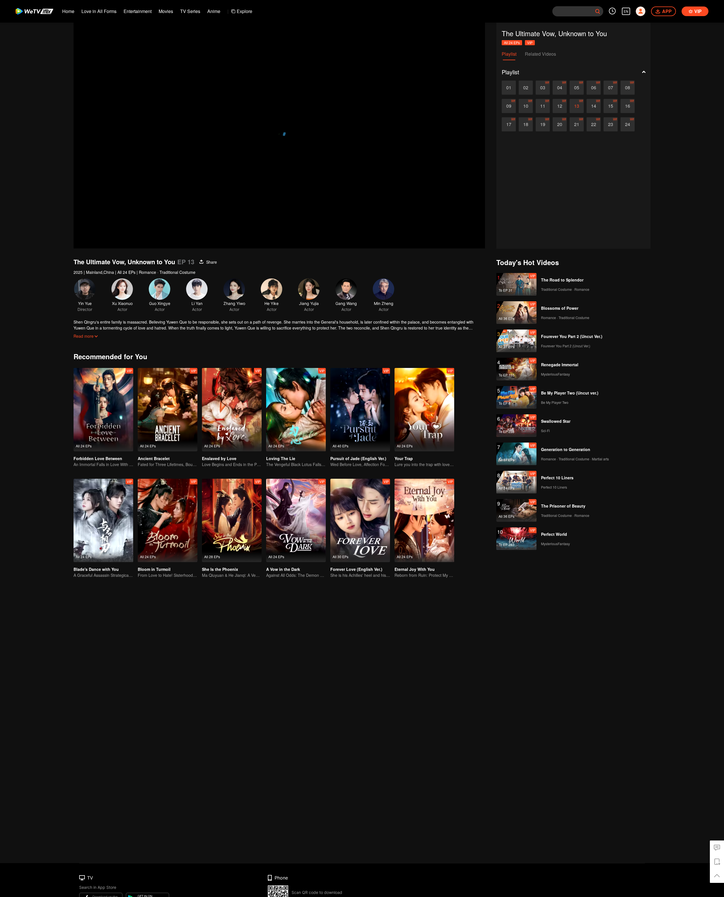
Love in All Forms (99, 11)
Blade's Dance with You (96, 569)
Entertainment (138, 11)
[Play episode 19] (543, 124)
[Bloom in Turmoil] (167, 520)
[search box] (597, 11)
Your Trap (404, 458)
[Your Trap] (424, 409)
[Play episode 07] (611, 88)
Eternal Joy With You (415, 569)
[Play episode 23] (611, 124)
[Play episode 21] (577, 124)
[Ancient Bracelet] (167, 409)
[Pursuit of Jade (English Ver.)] (360, 409)
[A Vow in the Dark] (296, 520)
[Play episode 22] (594, 124)
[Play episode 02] (526, 88)
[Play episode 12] (560, 106)
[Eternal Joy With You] (424, 520)
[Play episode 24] (627, 124)
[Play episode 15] (611, 106)
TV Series (190, 11)
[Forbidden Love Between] (103, 409)
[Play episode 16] (627, 106)
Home (68, 11)
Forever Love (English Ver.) (356, 569)
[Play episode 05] (577, 88)
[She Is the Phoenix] (232, 520)
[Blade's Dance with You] (103, 520)
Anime (213, 11)
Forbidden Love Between (98, 458)
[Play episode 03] (543, 88)
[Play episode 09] (509, 106)
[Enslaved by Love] (232, 409)
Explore (244, 11)
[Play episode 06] (594, 88)
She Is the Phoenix (220, 569)
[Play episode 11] (543, 106)
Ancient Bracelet (154, 458)
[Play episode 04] (560, 88)
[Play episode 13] (577, 106)
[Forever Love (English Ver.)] (360, 520)
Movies (166, 11)
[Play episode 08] (627, 88)
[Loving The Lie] (296, 409)
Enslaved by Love (219, 458)
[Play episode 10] (526, 106)
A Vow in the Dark (283, 569)
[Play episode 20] (560, 124)
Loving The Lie (280, 458)
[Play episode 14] (594, 106)
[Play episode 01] (509, 88)
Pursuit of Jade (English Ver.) (358, 458)
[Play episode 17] (509, 124)
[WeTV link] (35, 11)
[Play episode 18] (526, 124)
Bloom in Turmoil (154, 569)
